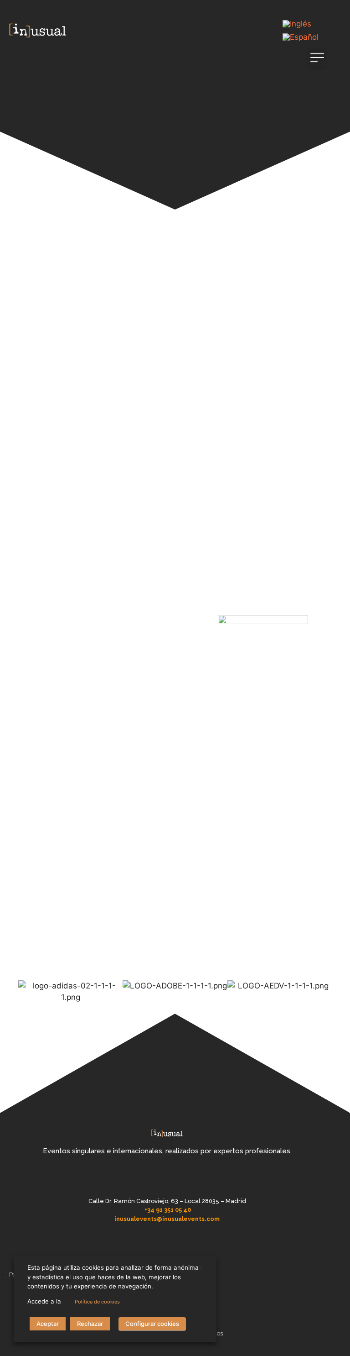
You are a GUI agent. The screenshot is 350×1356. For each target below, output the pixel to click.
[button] (317, 58)
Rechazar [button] (90, 1323)
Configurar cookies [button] (152, 1323)
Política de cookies (97, 1301)
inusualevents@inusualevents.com (167, 1218)
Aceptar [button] (47, 1323)
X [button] (201, 1267)
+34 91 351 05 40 (167, 1209)
